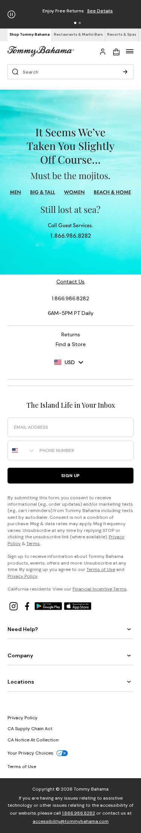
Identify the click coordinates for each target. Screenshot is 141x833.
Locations (21, 681)
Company (20, 655)
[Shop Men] (16, 192)
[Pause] (11, 14)
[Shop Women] (75, 192)
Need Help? (23, 629)
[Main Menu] (129, 51)
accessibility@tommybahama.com (71, 821)
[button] (75, 23)
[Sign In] (102, 51)
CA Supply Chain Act (30, 729)
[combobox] (22, 450)
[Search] (125, 71)
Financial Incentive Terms (100, 589)
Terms (33, 544)
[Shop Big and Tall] (43, 192)
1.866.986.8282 (78, 813)
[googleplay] (49, 606)
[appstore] (78, 606)
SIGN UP (70, 476)
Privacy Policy (22, 576)
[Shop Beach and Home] (112, 192)
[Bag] (116, 51)
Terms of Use (100, 569)
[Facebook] (28, 606)
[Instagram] (14, 606)
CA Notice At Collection (33, 740)
